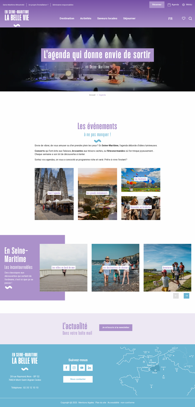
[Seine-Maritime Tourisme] (16, 18)
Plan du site (101, 402)
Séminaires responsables (63, 5)
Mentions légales (86, 402)
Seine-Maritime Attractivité (13, 5)
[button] (190, 18)
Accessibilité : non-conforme (121, 402)
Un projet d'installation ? (38, 5)
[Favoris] (184, 18)
